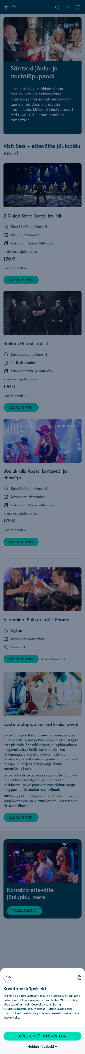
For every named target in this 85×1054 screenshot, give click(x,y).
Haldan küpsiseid (41, 1046)
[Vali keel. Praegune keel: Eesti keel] (79, 977)
